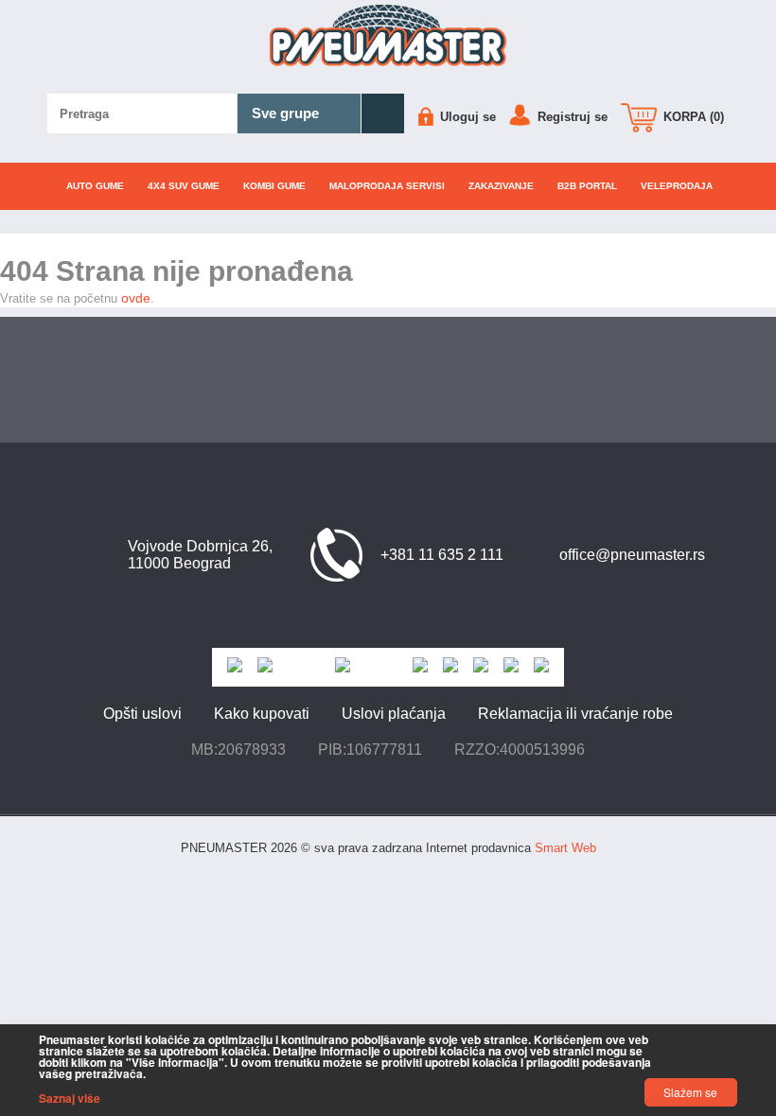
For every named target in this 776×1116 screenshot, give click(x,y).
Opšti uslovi (142, 714)
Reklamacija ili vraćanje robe (575, 714)
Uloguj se (466, 117)
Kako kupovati (261, 714)
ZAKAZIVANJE (501, 186)
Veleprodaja (677, 186)
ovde (135, 297)
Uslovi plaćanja (394, 714)
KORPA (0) (692, 117)
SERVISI (387, 186)
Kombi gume (274, 186)
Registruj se (571, 117)
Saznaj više (69, 1098)
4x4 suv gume (184, 186)
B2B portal (587, 186)
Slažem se (690, 1092)
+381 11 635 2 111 (441, 555)
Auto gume (95, 186)
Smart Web (565, 848)
